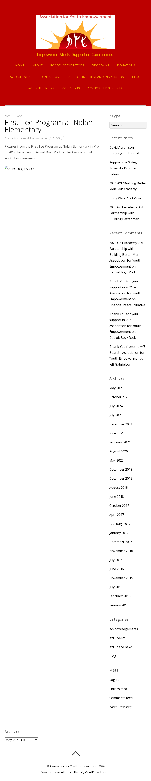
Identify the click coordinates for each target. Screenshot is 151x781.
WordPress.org (120, 707)
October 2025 (119, 397)
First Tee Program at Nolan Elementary (49, 125)
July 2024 (115, 406)
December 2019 (120, 469)
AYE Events (71, 88)
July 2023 (115, 415)
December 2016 (120, 542)
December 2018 (120, 478)
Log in (114, 680)
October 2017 (119, 505)
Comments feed (121, 698)
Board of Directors (67, 65)
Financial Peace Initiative (127, 305)
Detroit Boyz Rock (122, 272)
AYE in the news (41, 88)
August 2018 (118, 487)
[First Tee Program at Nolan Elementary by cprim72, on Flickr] (19, 169)
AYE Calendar (21, 77)
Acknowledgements (105, 88)
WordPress (64, 772)
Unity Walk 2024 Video (125, 198)
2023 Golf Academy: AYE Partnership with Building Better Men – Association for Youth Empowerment (126, 255)
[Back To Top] (76, 753)
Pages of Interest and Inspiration (95, 77)
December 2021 (120, 424)
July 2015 (115, 587)
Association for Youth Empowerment (26, 138)
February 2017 (120, 524)
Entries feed (118, 689)
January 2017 (119, 533)
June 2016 (116, 569)
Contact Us (49, 77)
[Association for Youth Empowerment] (75, 45)
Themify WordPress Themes (92, 772)
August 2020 (118, 451)
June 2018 (116, 496)
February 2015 (120, 596)
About (37, 65)
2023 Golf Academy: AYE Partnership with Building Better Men (126, 213)
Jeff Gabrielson (120, 364)
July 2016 (115, 560)
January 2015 (119, 605)
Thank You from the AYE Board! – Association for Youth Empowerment (127, 352)
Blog (136, 77)
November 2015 (121, 578)
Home (20, 65)
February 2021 (120, 442)
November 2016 (121, 551)
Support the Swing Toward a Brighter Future (123, 168)
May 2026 (116, 388)
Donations (126, 65)
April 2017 (116, 514)
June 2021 (116, 433)
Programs (100, 65)
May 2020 (116, 460)
